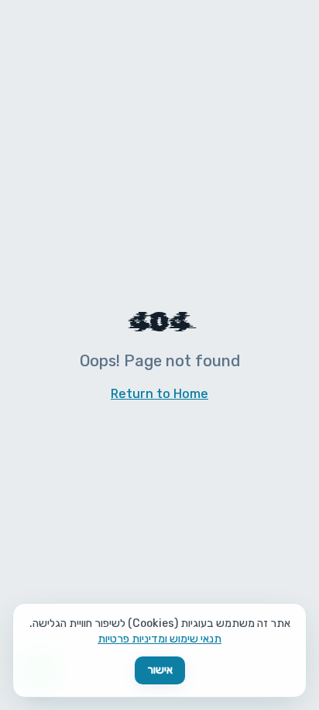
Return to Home (159, 393)
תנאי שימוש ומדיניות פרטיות (159, 639)
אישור (160, 670)
